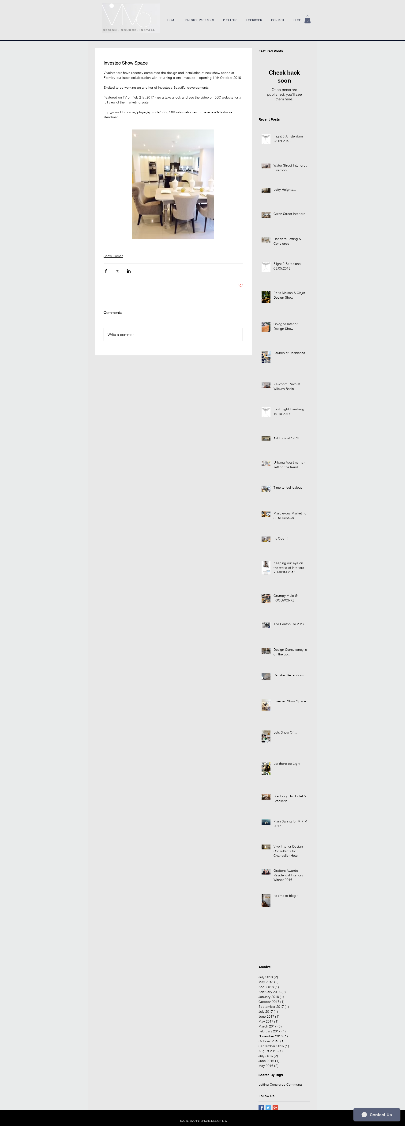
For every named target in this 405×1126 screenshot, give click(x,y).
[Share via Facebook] (106, 271)
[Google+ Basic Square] (275, 1107)
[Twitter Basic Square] (268, 1107)
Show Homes (113, 256)
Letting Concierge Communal (281, 1084)
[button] (307, 19)
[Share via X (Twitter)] (117, 271)
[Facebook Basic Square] (261, 1107)
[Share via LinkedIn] (129, 271)
